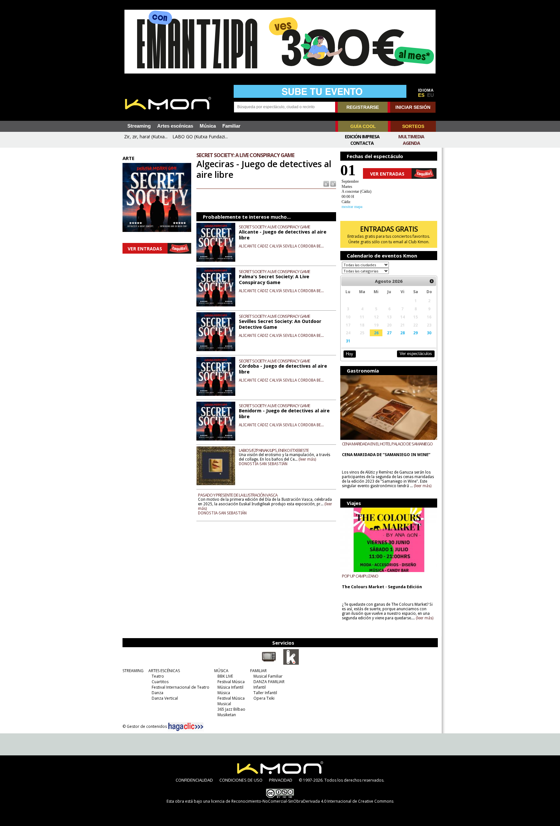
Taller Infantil (265, 692)
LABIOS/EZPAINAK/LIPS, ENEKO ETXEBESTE (274, 450)
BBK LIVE (225, 676)
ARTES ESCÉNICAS (164, 670)
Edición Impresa (362, 136)
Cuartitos (160, 681)
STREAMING (133, 670)
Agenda (411, 143)
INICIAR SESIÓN (412, 107)
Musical (224, 703)
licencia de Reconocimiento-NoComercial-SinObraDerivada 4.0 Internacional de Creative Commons (302, 801)
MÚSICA (221, 670)
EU (430, 95)
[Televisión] (269, 663)
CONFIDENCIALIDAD (194, 780)
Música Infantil (230, 687)
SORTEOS (413, 126)
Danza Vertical (165, 698)
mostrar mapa (352, 206)
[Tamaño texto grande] (332, 183)
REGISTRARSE (362, 107)
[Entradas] (291, 663)
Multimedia (411, 136)
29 (415, 332)
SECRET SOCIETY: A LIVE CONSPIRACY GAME (274, 227)
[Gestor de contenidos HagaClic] (186, 726)
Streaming (139, 126)
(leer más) (307, 459)
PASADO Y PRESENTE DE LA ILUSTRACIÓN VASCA (237, 495)
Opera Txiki (263, 698)
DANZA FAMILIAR (269, 681)
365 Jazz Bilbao (231, 709)
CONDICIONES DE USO (240, 780)
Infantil (259, 687)
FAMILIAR (258, 670)
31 (348, 340)
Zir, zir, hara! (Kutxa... (146, 136)
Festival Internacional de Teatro (180, 687)
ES (421, 95)
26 (376, 332)
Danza (157, 692)
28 (402, 332)
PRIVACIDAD (280, 780)
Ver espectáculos (416, 353)
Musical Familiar (268, 676)
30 (429, 332)
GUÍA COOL (363, 126)
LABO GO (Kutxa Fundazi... (200, 136)
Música (208, 126)
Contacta (362, 143)
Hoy (349, 353)
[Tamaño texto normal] (325, 183)
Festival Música (231, 681)
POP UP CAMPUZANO (360, 576)
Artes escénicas (175, 126)
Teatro (158, 676)
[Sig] (432, 281)
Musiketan (226, 714)
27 (389, 332)
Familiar (231, 126)
